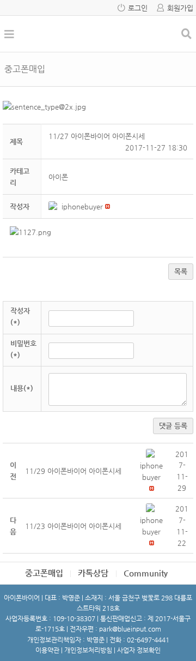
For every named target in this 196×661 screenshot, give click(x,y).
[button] (55, 206)
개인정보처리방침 (88, 650)
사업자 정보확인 (139, 650)
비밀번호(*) (23, 349)
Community (146, 573)
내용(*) (21, 388)
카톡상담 (93, 573)
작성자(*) (20, 316)
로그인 (138, 8)
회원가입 (180, 8)
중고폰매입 (44, 573)
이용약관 (47, 650)
